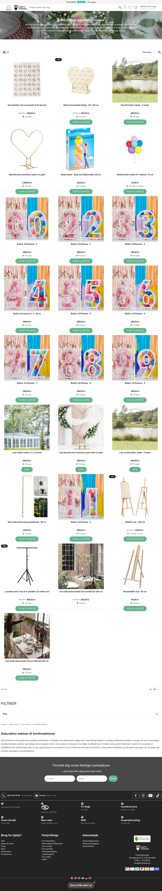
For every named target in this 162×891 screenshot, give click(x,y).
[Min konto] (125, 7)
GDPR (44, 859)
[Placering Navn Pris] (148, 52)
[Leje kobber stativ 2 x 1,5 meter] (27, 427)
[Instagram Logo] (143, 795)
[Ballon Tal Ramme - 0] (27, 219)
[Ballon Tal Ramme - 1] (81, 497)
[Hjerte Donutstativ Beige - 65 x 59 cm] (81, 80)
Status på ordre (7, 844)
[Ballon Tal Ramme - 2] (81, 219)
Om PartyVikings (48, 841)
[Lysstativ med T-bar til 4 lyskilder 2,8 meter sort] (27, 566)
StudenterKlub (88, 846)
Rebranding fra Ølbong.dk (52, 844)
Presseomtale (47, 849)
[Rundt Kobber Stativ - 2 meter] (135, 80)
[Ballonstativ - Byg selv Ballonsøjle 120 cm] (81, 149)
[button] (81, 885)
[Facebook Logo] (136, 795)
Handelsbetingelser (49, 851)
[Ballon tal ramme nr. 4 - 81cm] (27, 288)
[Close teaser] (94, 882)
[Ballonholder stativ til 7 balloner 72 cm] (135, 149)
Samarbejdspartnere (91, 841)
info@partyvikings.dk (142, 863)
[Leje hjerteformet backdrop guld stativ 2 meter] (81, 427)
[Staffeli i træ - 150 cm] (135, 497)
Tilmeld (113, 778)
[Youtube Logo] (150, 795)
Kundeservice (6, 854)
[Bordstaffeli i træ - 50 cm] (135, 566)
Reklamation (6, 851)
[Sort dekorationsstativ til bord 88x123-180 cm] (81, 566)
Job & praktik (47, 846)
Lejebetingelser (48, 854)
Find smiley (46, 857)
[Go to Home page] (20, 7)
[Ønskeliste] (130, 7)
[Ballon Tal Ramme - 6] (135, 288)
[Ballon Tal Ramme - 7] (27, 358)
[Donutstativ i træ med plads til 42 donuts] (27, 80)
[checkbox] (4, 52)
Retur (3, 849)
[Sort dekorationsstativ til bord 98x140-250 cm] (27, 636)
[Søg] (120, 7)
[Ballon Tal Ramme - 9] (135, 358)
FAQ (3, 841)
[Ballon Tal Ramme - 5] (81, 288)
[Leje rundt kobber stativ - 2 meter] (135, 427)
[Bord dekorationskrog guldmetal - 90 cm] (27, 497)
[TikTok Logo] (158, 795)
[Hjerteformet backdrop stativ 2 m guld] (27, 149)
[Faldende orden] (159, 52)
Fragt (3, 846)
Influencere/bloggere (91, 844)
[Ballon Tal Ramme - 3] (135, 219)
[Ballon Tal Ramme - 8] (81, 358)
